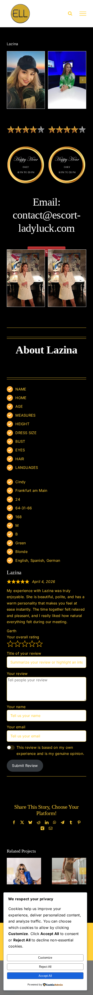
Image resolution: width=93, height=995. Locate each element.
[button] (10, 80)
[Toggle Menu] (83, 14)
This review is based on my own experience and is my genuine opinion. (50, 750)
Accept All (45, 976)
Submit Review (25, 765)
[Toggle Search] (70, 13)
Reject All (45, 966)
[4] (67, 79)
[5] (26, 79)
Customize (45, 957)
